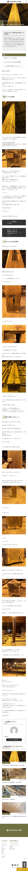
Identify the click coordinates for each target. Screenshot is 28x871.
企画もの (3, 848)
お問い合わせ (12, 848)
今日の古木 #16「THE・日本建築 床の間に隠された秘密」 (14, 817)
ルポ (3, 846)
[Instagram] (17, 865)
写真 (3, 850)
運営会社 (11, 846)
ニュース (3, 842)
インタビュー (4, 844)
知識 (3, 852)
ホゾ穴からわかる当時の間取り (13, 62)
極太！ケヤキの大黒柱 (11, 58)
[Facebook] (12, 865)
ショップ (3, 854)
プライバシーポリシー (14, 844)
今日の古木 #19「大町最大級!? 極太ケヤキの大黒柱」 (13, 765)
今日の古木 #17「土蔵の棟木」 (9, 799)
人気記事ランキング (22, 869)
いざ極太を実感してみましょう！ (14, 66)
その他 (3, 856)
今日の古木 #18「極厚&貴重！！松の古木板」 (12, 782)
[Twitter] (15, 865)
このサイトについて (14, 842)
